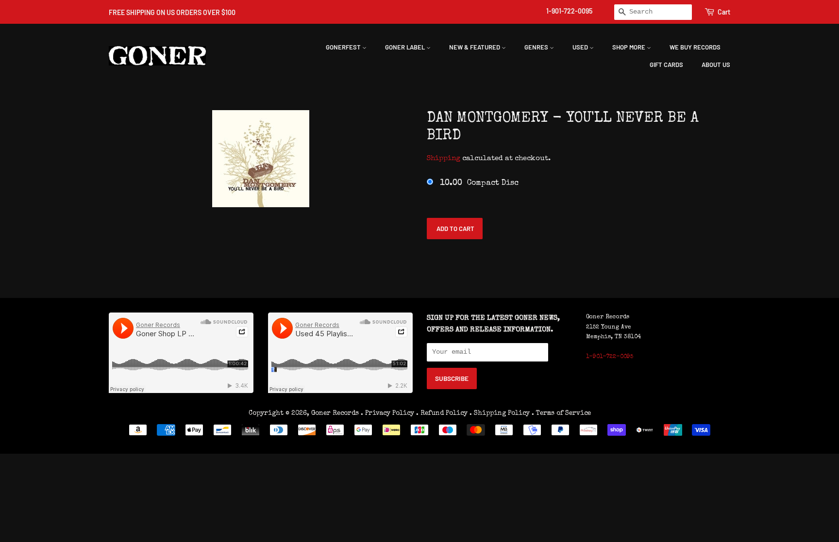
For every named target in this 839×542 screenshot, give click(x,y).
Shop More (629, 47)
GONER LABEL (405, 47)
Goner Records (336, 413)
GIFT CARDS (666, 64)
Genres (537, 47)
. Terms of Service (561, 413)
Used (580, 47)
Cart (724, 12)
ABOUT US (716, 64)
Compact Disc (479, 183)
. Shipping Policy (500, 413)
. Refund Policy (442, 413)
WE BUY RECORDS (695, 47)
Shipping (443, 158)
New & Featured (475, 47)
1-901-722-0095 (569, 11)
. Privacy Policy (387, 413)
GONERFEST (344, 47)
